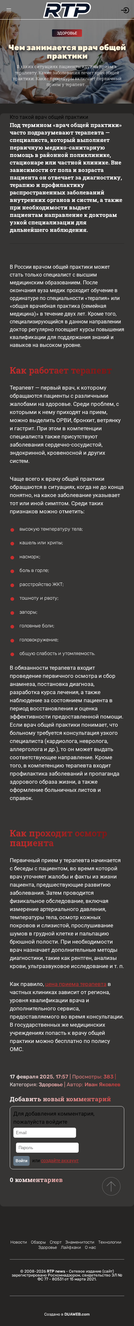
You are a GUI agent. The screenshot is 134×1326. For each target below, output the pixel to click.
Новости (18, 1242)
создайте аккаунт (60, 1160)
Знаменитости (79, 1242)
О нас (90, 1247)
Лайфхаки (71, 1247)
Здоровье (67, 33)
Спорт (55, 1242)
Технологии (109, 1242)
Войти (21, 1161)
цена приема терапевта (75, 984)
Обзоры (38, 1242)
